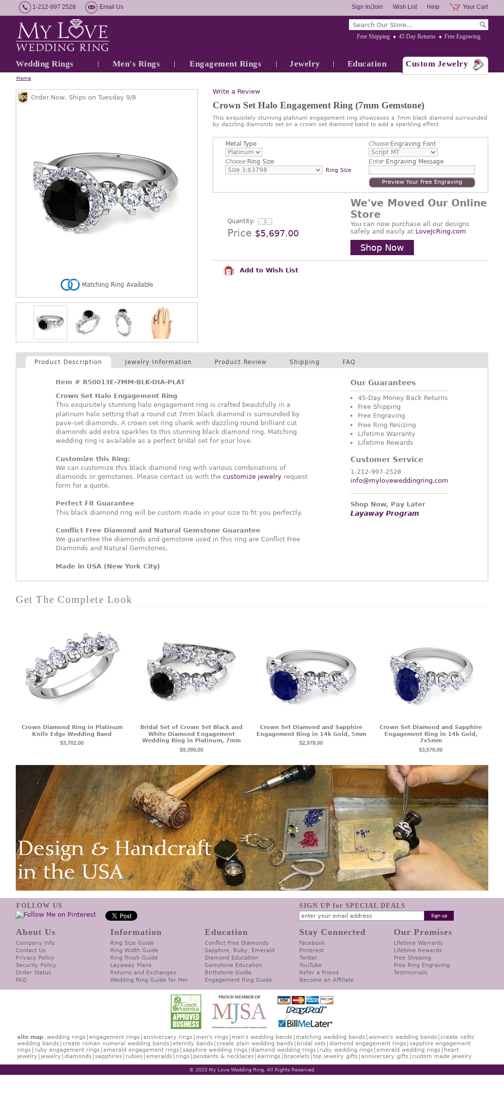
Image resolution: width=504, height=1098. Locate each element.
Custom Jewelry (437, 63)
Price (239, 233)
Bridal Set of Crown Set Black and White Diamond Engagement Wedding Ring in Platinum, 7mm (191, 734)
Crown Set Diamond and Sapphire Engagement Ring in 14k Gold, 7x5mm (430, 734)
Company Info (35, 943)
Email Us (111, 6)
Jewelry (304, 63)
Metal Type (240, 143)
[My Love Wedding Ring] (62, 36)
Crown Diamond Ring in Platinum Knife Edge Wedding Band (72, 730)
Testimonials (411, 972)
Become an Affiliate (326, 980)
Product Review (241, 362)
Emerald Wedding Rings (409, 1050)
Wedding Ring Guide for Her (149, 980)
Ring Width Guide (134, 950)
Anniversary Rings (167, 1037)
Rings (182, 1056)
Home (23, 78)
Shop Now (382, 247)
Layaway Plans (131, 965)
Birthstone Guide (228, 972)
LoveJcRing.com (440, 231)
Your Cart (475, 6)
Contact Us (31, 950)
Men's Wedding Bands (262, 1037)
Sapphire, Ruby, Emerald (240, 950)
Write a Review (236, 91)
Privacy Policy (35, 958)
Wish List (405, 6)
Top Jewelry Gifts (335, 1056)
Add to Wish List (267, 270)
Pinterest (311, 950)
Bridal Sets (311, 1043)
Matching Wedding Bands (330, 1037)
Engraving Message (406, 161)
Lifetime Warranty (418, 943)
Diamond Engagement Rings (367, 1043)
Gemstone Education (233, 965)
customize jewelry (252, 476)
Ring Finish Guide (134, 958)
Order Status (33, 972)
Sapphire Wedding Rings (215, 1050)
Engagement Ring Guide (238, 980)
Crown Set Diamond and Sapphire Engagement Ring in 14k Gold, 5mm (311, 730)
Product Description (68, 362)
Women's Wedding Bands (403, 1037)
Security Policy (36, 965)
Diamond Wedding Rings (283, 1050)
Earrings (269, 1056)
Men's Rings (136, 63)
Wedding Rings (45, 63)
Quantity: (240, 221)
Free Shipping (373, 36)
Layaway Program (384, 513)
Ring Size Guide (132, 943)
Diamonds (78, 1056)
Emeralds (159, 1056)
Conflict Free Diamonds (237, 943)
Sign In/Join (367, 6)
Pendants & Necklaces (223, 1056)
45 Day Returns (417, 36)
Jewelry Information (158, 362)
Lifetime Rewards (418, 950)
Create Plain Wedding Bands (255, 1043)
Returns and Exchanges (143, 972)
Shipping (304, 362)
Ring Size (249, 161)
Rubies (134, 1056)
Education (367, 63)
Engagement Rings (225, 63)
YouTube (310, 965)
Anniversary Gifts (385, 1056)
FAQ (349, 362)
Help (433, 6)
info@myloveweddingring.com (399, 480)
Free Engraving (462, 36)
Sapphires (108, 1056)
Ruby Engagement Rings (67, 1050)
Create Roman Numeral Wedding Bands (116, 1043)
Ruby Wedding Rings (346, 1050)
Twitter (308, 958)
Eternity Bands (193, 1043)
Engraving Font (402, 143)
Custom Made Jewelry (442, 1056)
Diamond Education (231, 958)
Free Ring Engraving (422, 965)
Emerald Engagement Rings (141, 1050)
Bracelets (297, 1056)
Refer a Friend (319, 972)
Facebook (312, 943)
